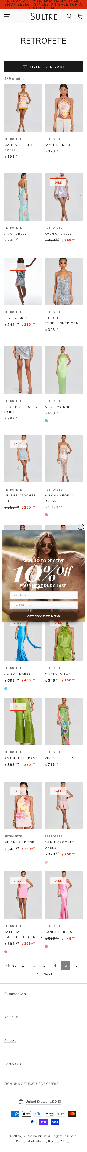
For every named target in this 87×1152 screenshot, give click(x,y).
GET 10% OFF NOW (43, 616)
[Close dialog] (81, 527)
